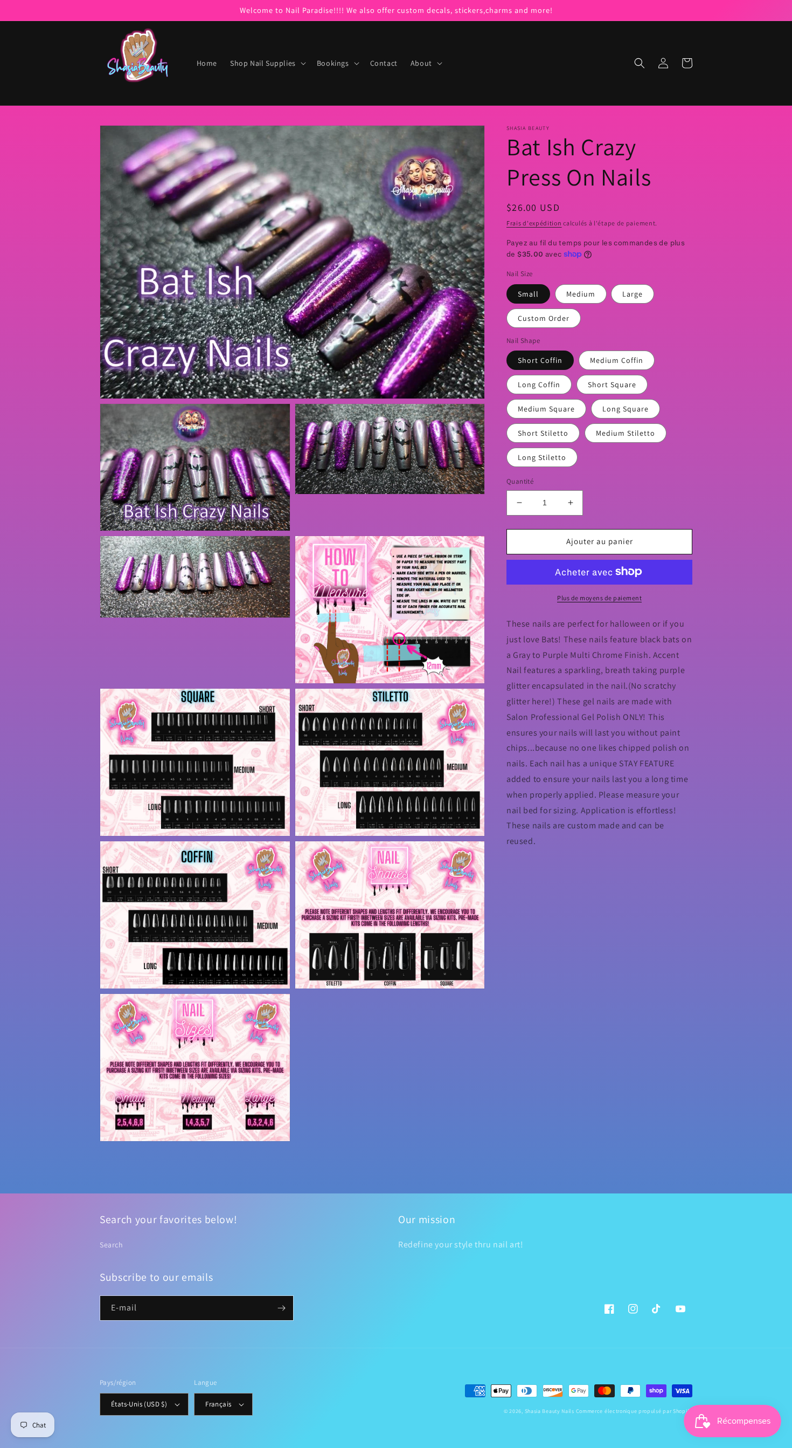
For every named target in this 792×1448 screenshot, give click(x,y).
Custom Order (543, 317)
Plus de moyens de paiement (599, 597)
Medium (580, 293)
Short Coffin (540, 360)
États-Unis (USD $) (139, 1404)
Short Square (612, 384)
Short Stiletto (543, 433)
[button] (267, 63)
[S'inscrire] (281, 1308)
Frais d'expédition (534, 223)
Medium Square (546, 409)
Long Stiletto (542, 457)
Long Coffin (539, 384)
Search (111, 1245)
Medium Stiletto (625, 433)
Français (218, 1404)
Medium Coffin (616, 360)
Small (528, 293)
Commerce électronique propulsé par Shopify (634, 1411)
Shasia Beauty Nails (549, 1411)
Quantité (519, 481)
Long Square (625, 409)
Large (632, 293)
